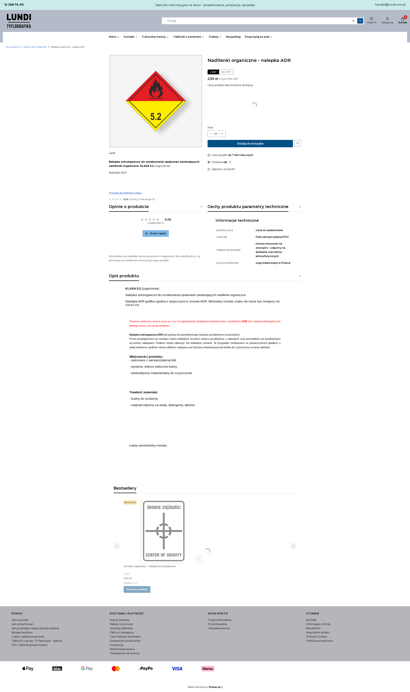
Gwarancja (116, 644)
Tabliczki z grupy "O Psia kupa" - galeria (37, 640)
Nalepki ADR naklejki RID (35, 47)
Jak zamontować (22, 624)
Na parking (233, 36)
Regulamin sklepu (318, 632)
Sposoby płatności (121, 628)
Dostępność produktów (125, 640)
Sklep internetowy (204, 687)
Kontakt (311, 619)
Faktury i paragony (122, 632)
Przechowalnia (217, 624)
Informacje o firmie (318, 624)
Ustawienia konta (219, 628)
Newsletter (313, 628)
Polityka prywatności (319, 640)
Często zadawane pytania (28, 636)
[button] (360, 21)
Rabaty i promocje (121, 624)
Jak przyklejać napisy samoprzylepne (35, 628)
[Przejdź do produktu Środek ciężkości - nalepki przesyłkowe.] (164, 531)
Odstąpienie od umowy (124, 653)
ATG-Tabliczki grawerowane (29, 644)
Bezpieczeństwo (22, 632)
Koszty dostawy (120, 619)
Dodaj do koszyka (250, 143)
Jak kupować (20, 619)
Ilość (210, 127)
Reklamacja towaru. (122, 649)
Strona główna (13, 47)
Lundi (112, 152)
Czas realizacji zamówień (125, 636)
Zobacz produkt (137, 589)
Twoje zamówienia (219, 619)
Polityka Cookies (316, 636)
